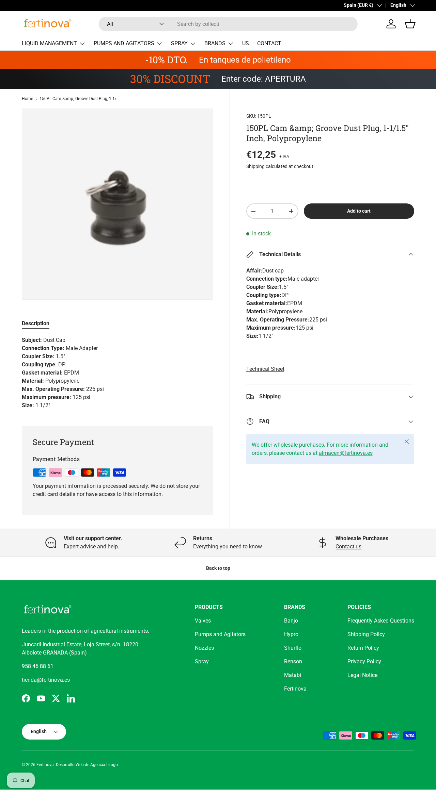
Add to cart (359, 211)
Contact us (348, 546)
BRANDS (214, 43)
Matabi (292, 675)
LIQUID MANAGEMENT (49, 43)
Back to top (218, 568)
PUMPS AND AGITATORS (124, 43)
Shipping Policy (366, 634)
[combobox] (228, 24)
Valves (203, 620)
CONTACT (269, 43)
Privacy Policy (364, 661)
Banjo (291, 620)
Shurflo (292, 648)
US (245, 43)
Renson (293, 661)
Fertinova (295, 688)
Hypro (291, 634)
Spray (202, 661)
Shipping (255, 166)
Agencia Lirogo (104, 764)
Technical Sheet (265, 369)
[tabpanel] (117, 373)
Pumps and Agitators (220, 634)
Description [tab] (35, 323)
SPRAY (179, 43)
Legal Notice (362, 675)
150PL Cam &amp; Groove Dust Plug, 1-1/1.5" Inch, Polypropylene (80, 99)
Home (27, 99)
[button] (410, 23)
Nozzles (204, 648)
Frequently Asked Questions (380, 620)
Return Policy (363, 648)
